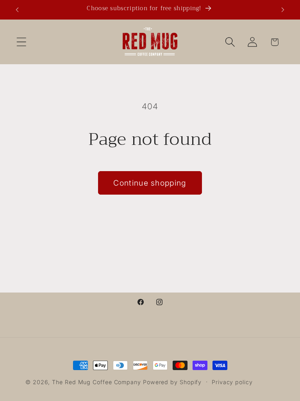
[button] (21, 42)
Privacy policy (232, 382)
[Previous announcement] (17, 9)
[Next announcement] (282, 9)
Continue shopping (149, 183)
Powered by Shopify (172, 382)
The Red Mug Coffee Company (96, 382)
